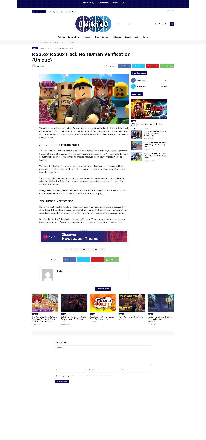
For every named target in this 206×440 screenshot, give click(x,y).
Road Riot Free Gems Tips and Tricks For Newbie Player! (102, 318)
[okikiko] (34, 66)
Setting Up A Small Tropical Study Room (62, 12)
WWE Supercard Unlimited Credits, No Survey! (146, 125)
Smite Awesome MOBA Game (131, 317)
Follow (164, 86)
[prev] (168, 11)
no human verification (83, 249)
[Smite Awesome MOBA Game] (132, 303)
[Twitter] (162, 24)
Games (39, 42)
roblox (95, 249)
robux (102, 249)
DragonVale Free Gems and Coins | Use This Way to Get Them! (155, 155)
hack (72, 249)
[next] (172, 11)
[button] (172, 24)
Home (33, 42)
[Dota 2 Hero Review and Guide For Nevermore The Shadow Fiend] (74, 303)
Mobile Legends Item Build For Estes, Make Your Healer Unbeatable (160, 319)
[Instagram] (158, 24)
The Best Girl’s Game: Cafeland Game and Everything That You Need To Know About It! (44, 319)
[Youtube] (165, 24)
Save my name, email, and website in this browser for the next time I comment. (86, 376)
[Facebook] (155, 24)
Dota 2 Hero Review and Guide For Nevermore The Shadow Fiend (73, 319)
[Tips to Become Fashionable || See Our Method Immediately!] (136, 134)
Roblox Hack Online (48, 184)
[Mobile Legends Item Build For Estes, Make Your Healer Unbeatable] (161, 303)
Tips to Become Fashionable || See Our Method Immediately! (155, 133)
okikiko (41, 66)
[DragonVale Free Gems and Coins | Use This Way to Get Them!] (136, 156)
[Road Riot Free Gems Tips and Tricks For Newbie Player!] (103, 303)
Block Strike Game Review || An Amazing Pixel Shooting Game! (155, 144)
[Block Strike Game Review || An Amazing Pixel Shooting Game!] (136, 145)
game (115, 222)
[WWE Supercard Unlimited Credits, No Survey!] (149, 109)
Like (165, 80)
